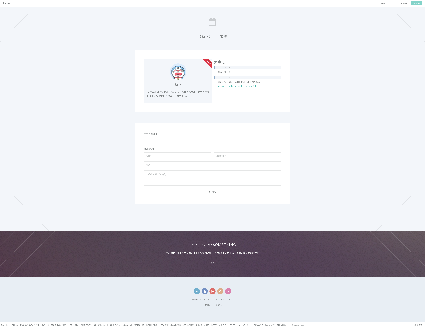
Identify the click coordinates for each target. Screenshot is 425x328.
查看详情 (418, 325)
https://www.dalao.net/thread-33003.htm (238, 85)
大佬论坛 (218, 305)
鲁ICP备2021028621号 (225, 300)
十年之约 (6, 3)
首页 (383, 3)
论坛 (393, 3)
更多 (405, 3)
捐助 (212, 262)
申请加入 (417, 3)
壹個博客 (208, 305)
